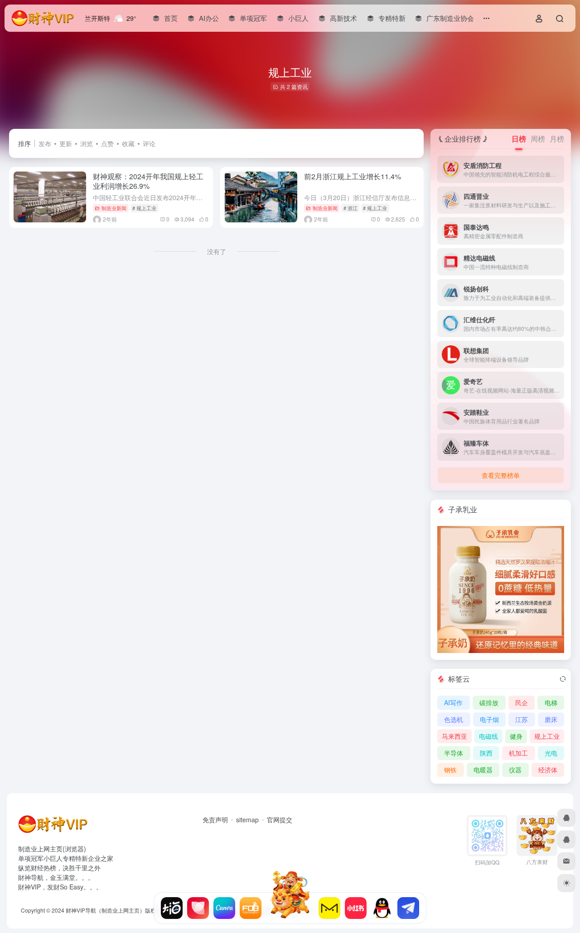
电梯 (551, 702)
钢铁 (450, 769)
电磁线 (488, 736)
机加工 (518, 752)
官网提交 (279, 819)
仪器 (515, 769)
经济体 (547, 769)
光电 (551, 752)
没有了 (216, 251)
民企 (521, 702)
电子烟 (489, 719)
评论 (149, 143)
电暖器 (483, 769)
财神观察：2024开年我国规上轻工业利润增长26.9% (148, 181)
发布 (45, 143)
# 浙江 (350, 207)
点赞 (107, 143)
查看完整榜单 (501, 475)
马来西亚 (454, 736)
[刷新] (562, 678)
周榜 (538, 138)
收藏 (128, 143)
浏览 (86, 143)
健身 (516, 736)
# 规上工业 (144, 207)
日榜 (519, 138)
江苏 (521, 719)
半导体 (453, 752)
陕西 (486, 752)
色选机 (453, 719)
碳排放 (488, 702)
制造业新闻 (114, 207)
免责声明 (215, 819)
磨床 (551, 719)
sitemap (247, 819)
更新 (65, 143)
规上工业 (547, 736)
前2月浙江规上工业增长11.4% (352, 176)
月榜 (557, 138)
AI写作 (453, 702)
